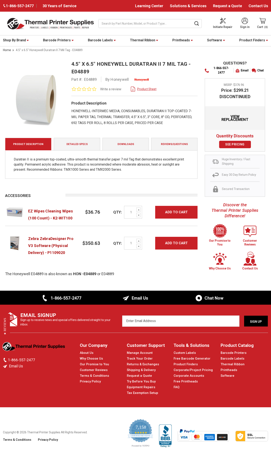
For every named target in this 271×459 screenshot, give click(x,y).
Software (215, 40)
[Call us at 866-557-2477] (5, 360)
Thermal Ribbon (143, 40)
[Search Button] (196, 24)
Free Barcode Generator (192, 358)
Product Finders (252, 40)
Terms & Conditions (94, 376)
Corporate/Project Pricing (193, 370)
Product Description (28, 144)
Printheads (181, 40)
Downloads (126, 144)
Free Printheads (186, 381)
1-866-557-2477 (221, 70)
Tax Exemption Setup (142, 393)
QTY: (117, 212)
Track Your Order (140, 358)
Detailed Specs (77, 144)
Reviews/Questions (174, 144)
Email (245, 70)
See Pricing (235, 144)
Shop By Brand (15, 40)
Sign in (245, 27)
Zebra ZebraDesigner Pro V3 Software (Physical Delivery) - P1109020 (50, 245)
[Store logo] (34, 347)
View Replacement (234, 118)
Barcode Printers (57, 40)
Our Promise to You (94, 364)
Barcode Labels (101, 40)
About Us (86, 353)
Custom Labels (185, 353)
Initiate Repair (222, 27)
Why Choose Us (91, 358)
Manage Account (140, 353)
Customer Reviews (94, 370)
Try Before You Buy (141, 381)
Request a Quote (227, 6)
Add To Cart (176, 212)
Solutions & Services (188, 6)
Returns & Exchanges (143, 364)
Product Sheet (146, 89)
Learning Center (149, 6)
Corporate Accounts (189, 376)
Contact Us (258, 6)
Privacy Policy (90, 381)
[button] (5, 326)
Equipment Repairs (141, 387)
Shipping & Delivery (141, 370)
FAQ (177, 387)
